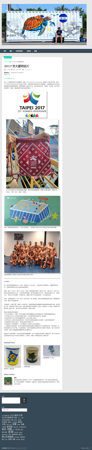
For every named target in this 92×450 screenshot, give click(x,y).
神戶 (10, 434)
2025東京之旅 (16, 415)
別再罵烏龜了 (19, 51)
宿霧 (22, 424)
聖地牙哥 (15, 434)
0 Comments (28, 69)
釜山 (3, 439)
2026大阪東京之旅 (9, 418)
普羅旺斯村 (15, 427)
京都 (12, 420)
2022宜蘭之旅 (5, 415)
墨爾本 (10, 422)
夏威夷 (20, 422)
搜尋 (3, 396)
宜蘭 (14, 424)
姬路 (11, 424)
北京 (15, 420)
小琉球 (4, 427)
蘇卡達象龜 (16, 437)
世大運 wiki (9, 78)
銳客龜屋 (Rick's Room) (8, 448)
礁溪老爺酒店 (5, 434)
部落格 (29, 51)
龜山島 (22, 439)
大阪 (4, 424)
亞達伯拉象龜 (6, 420)
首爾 (10, 439)
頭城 (6, 439)
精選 (35, 51)
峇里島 (10, 427)
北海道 (19, 420)
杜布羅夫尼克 (22, 427)
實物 (17, 69)
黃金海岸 (18, 439)
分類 (3, 407)
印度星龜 (4, 422)
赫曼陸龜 (22, 437)
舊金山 (21, 434)
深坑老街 (4, 432)
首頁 (5, 51)
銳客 (9, 69)
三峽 (22, 417)
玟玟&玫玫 (16, 432)
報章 (10, 61)
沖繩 (9, 429)
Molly (19, 417)
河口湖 (17, 429)
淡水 (21, 429)
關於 (11, 51)
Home (6, 61)
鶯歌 (13, 439)
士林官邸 (14, 422)
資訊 (20, 69)
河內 (14, 429)
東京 (4, 429)
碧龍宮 (20, 432)
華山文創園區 (8, 437)
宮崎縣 (18, 424)
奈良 (7, 424)
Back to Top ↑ (86, 448)
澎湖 (10, 432)
